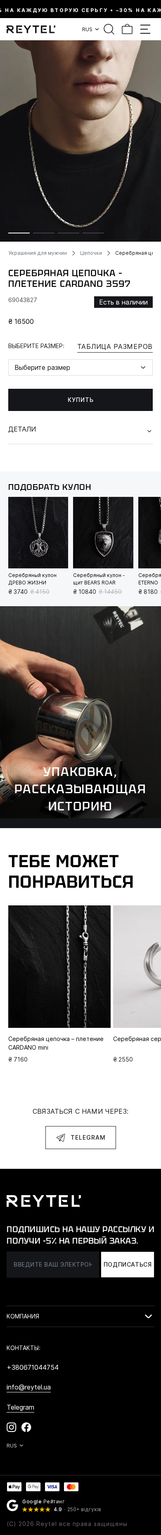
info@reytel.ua (29, 1387)
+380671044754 (33, 1367)
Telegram (88, 1137)
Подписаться (128, 1264)
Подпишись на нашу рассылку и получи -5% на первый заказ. (80, 1235)
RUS (87, 29)
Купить (81, 399)
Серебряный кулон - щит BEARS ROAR (99, 579)
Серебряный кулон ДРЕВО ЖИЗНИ (32, 579)
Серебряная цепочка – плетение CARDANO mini (56, 1043)
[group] (80, 141)
